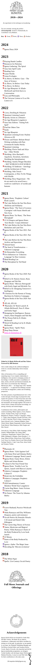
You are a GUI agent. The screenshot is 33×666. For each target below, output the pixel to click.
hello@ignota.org (20, 661)
